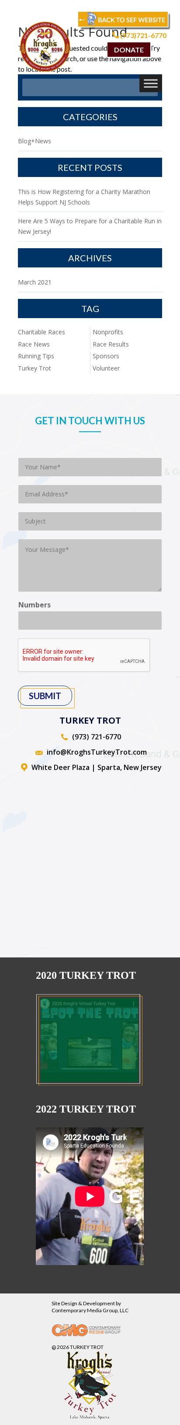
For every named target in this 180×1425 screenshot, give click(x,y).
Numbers (34, 605)
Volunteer (106, 368)
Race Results (111, 344)
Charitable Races (41, 332)
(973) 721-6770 (96, 737)
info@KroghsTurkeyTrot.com (97, 752)
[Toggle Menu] (151, 83)
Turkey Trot (34, 368)
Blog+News (34, 141)
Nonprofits (108, 332)
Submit (45, 695)
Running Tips (36, 356)
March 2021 (35, 282)
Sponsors (106, 356)
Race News (34, 344)
